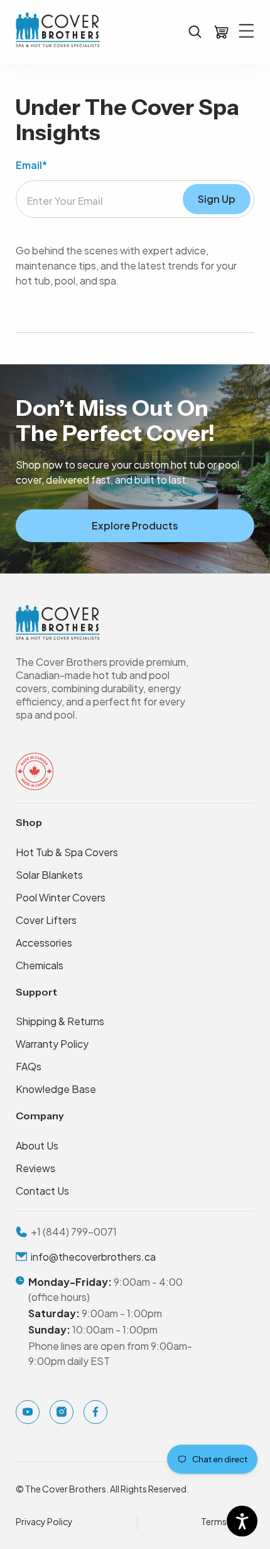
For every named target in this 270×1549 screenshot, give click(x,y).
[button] (195, 32)
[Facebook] (95, 1412)
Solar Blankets (49, 874)
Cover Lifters (46, 920)
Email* (31, 164)
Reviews (35, 1168)
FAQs (28, 1066)
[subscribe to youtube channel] (28, 1412)
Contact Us (42, 1190)
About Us (37, 1145)
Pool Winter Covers (60, 897)
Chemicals (39, 965)
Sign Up (216, 198)
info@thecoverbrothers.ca (93, 1256)
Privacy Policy (44, 1521)
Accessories (44, 942)
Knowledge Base (56, 1088)
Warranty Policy (52, 1043)
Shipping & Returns (60, 1021)
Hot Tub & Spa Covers (67, 852)
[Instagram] (61, 1412)
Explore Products (135, 525)
